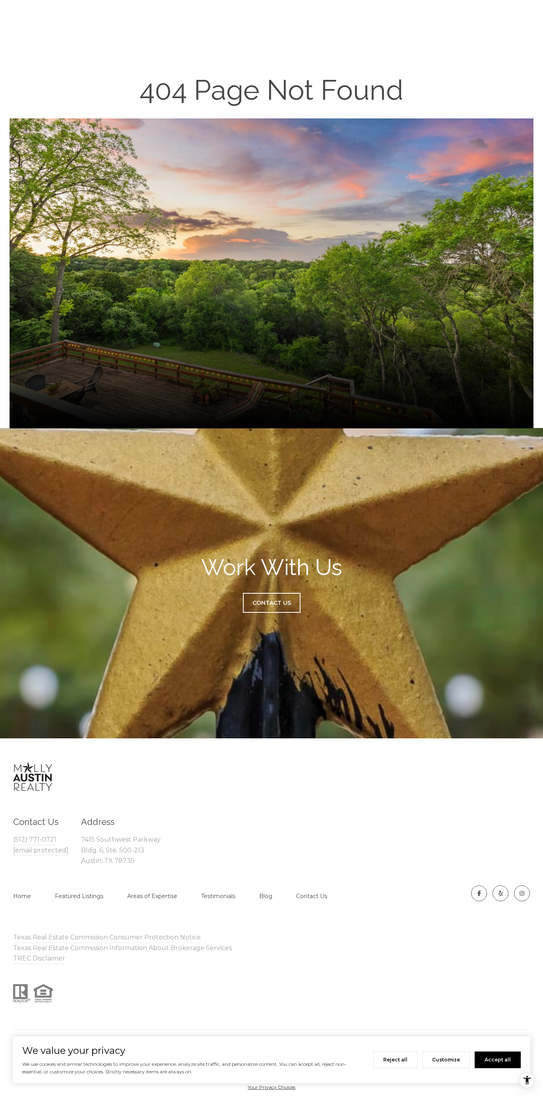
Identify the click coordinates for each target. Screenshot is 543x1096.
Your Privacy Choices (271, 1087)
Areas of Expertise (152, 896)
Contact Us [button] (271, 602)
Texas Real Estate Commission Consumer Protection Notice (107, 937)
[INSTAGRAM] (522, 893)
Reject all (395, 1060)
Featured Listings (79, 896)
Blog (265, 896)
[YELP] (500, 893)
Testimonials (218, 896)
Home (22, 896)
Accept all (498, 1060)
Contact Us (311, 896)
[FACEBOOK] (479, 893)
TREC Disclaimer (39, 958)
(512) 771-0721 (34, 839)
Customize (446, 1060)
